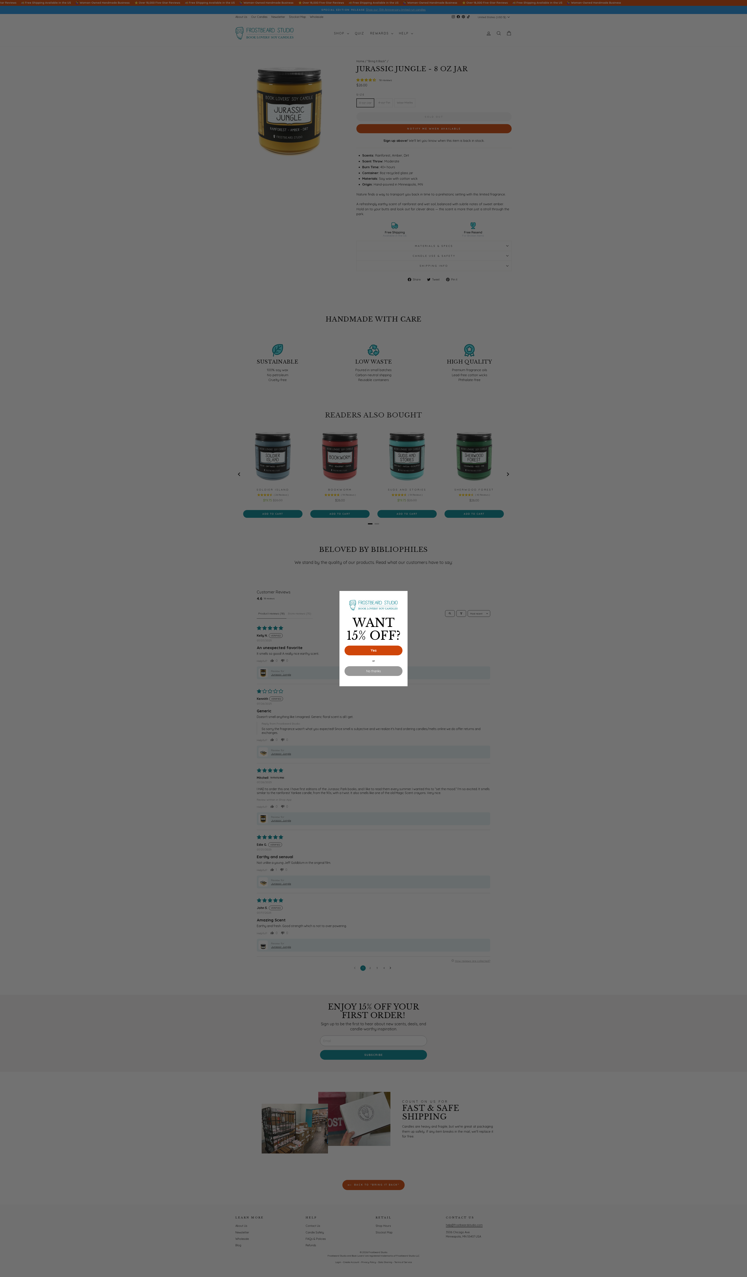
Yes (374, 650)
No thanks (373, 671)
